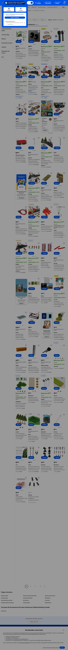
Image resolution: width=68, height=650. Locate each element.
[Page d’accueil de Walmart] (3, 3)
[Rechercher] (32, 3)
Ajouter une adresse (15, 17)
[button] (47, 3)
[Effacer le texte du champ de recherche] (28, 3)
